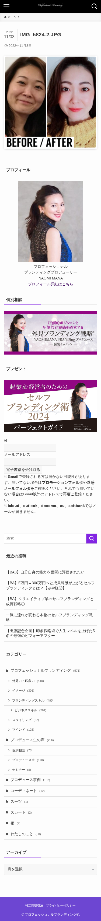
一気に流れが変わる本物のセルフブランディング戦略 (49, 617)
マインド (23, 729)
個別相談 (22, 750)
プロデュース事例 (30, 780)
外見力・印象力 (28, 681)
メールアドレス (17, 455)
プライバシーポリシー (61, 905)
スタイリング (25, 720)
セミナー (21, 770)
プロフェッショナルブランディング (45, 670)
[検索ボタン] (94, 6)
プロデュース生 (28, 760)
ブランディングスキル (33, 700)
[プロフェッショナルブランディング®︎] (51, 6)
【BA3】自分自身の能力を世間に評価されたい (45, 572)
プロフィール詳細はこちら (50, 284)
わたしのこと (26, 834)
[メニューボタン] (6, 6)
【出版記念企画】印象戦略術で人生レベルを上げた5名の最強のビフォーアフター (50, 633)
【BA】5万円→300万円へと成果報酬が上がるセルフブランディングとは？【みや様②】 (50, 585)
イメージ (23, 690)
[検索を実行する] (91, 539)
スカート (21, 812)
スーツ (19, 802)
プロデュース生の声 (32, 740)
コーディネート (28, 791)
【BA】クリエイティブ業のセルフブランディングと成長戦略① (50, 601)
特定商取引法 (34, 905)
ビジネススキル (30, 710)
